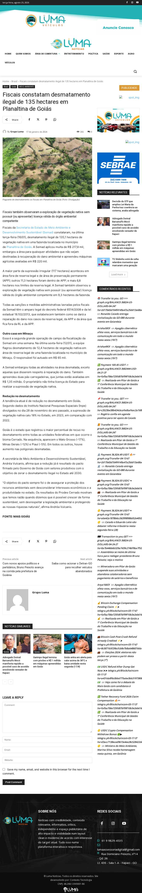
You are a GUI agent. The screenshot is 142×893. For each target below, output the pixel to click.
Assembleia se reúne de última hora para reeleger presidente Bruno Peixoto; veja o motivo (118, 555)
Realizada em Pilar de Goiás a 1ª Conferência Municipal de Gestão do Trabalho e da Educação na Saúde (117, 444)
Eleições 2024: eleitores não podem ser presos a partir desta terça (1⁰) (116, 656)
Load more (117, 274)
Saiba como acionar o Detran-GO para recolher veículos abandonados (72, 567)
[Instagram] (132, 3)
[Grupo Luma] (5, 131)
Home (6, 81)
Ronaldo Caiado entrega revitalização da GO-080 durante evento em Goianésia (115, 317)
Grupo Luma (17, 131)
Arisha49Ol (103, 346)
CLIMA (68, 652)
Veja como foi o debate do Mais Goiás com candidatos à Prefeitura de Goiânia (116, 686)
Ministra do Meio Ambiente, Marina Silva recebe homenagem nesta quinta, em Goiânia (117, 749)
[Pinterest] (46, 119)
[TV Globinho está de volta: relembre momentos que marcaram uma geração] (103, 262)
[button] (135, 71)
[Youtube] (137, 3)
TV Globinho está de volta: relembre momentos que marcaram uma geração (125, 262)
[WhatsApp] (54, 119)
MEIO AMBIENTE (26, 86)
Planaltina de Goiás (19, 247)
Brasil (14, 81)
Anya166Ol (103, 584)
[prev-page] (5, 681)
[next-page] (11, 681)
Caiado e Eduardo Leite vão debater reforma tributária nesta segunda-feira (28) (116, 526)
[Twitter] (37, 119)
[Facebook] (127, 3)
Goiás (13, 86)
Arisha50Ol (103, 328)
